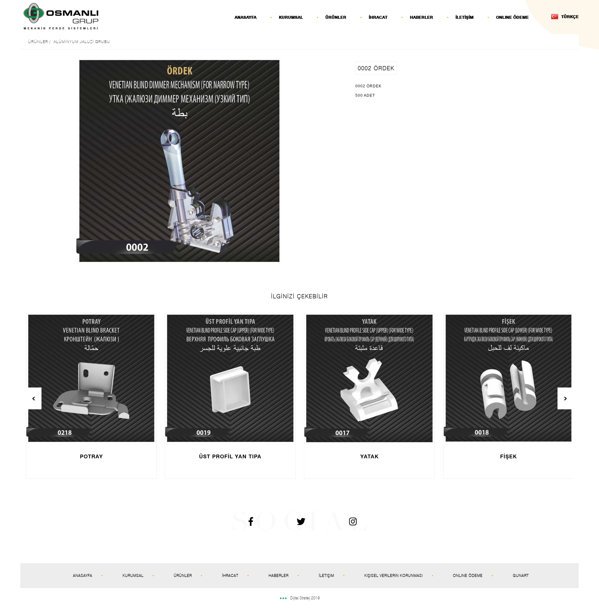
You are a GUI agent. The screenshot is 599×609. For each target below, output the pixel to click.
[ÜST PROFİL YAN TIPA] (230, 378)
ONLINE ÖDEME (512, 17)
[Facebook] (238, 523)
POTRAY (91, 456)
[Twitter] (288, 523)
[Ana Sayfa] (60, 16)
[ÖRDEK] (179, 161)
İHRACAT (378, 17)
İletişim (326, 575)
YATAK (369, 456)
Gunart (521, 575)
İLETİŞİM (464, 17)
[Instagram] (340, 523)
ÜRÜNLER (335, 17)
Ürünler (183, 575)
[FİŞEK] (508, 378)
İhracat (230, 575)
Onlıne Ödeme (468, 575)
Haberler (279, 575)
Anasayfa (82, 575)
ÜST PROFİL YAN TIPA (230, 456)
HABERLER (421, 17)
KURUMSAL (291, 17)
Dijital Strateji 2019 (305, 597)
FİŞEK (508, 456)
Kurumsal (133, 575)
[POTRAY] (91, 378)
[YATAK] (369, 378)
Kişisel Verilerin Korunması (393, 575)
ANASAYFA (245, 17)
